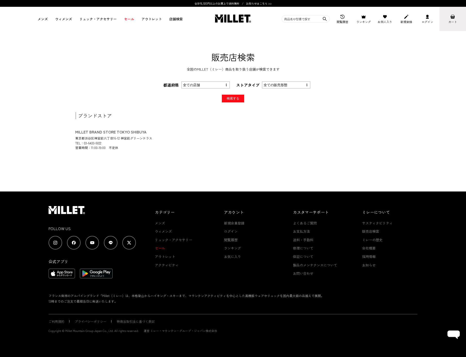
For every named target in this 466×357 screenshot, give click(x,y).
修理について (303, 248)
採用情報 (369, 256)
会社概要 (369, 248)
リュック (98, 19)
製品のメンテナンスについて (315, 265)
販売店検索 (370, 231)
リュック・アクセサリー (173, 239)
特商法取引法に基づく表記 (136, 321)
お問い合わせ (303, 273)
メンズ (43, 19)
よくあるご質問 (305, 223)
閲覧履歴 (231, 239)
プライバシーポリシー (90, 321)
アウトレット (151, 19)
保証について (303, 256)
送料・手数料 (303, 239)
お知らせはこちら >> (259, 3)
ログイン (231, 231)
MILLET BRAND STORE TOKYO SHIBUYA (111, 132)
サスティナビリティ (377, 223)
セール (129, 19)
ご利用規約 (56, 321)
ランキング (232, 248)
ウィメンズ (63, 19)
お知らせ (369, 265)
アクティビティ (167, 265)
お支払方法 (301, 231)
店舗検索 (176, 19)
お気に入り (232, 256)
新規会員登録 (234, 223)
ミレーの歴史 (372, 239)
